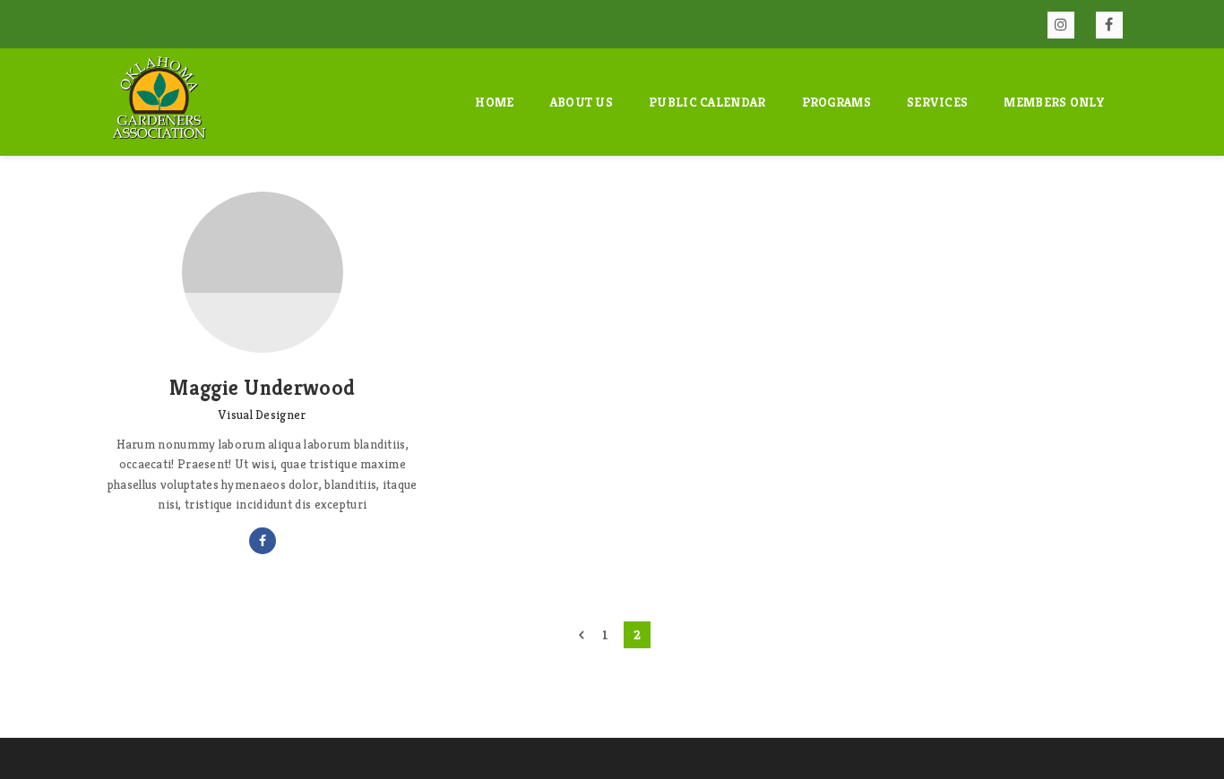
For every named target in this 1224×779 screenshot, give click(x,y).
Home (494, 102)
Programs (836, 102)
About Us (581, 102)
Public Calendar (707, 102)
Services (937, 102)
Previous (581, 634)
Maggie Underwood (262, 387)
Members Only (1054, 102)
